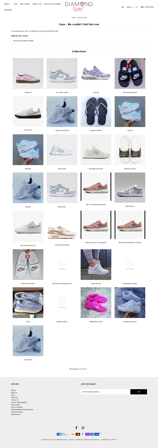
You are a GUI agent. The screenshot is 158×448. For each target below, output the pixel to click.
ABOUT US (37, 4)
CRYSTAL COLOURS (52, 4)
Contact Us (15, 400)
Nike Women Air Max (62, 245)
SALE (28, 322)
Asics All (96, 92)
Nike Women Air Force (28, 245)
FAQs (13, 395)
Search (13, 390)
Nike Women (130, 206)
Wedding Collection (130, 322)
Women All (28, 360)
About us (14, 393)
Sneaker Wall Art (62, 322)
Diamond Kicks (61, 439)
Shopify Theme (74, 439)
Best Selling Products (130, 92)
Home (73, 17)
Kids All (129, 130)
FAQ (15, 4)
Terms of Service (17, 407)
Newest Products (130, 169)
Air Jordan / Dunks (62, 92)
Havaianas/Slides (96, 130)
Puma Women (96, 283)
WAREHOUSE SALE (96, 322)
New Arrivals (62, 169)
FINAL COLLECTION (62, 130)
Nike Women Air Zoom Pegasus (96, 242)
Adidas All (28, 92)
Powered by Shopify (109, 439)
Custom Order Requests (19, 402)
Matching (28, 169)
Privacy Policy (15, 405)
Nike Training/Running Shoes (96, 204)
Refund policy (15, 414)
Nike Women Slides (28, 283)
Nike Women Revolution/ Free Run (130, 242)
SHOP (6, 4)
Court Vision (28, 130)
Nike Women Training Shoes (62, 283)
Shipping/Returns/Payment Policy (22, 409)
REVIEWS (8, 10)
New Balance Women (96, 169)
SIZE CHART (25, 4)
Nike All (28, 207)
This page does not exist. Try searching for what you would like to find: (34, 31)
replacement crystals (130, 283)
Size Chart (14, 397)
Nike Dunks (62, 207)
